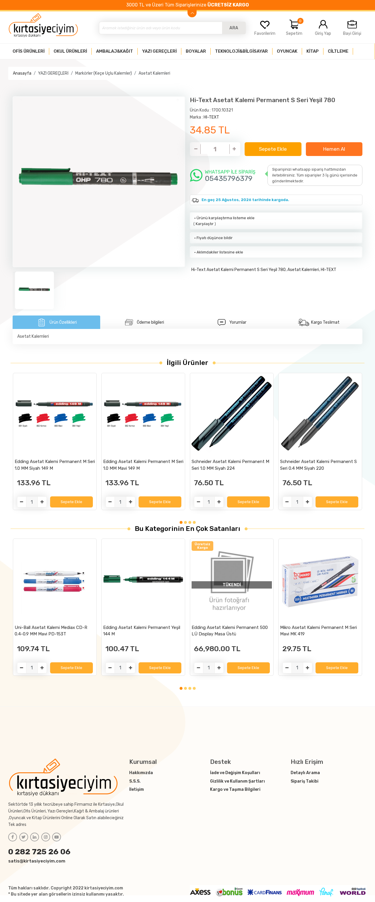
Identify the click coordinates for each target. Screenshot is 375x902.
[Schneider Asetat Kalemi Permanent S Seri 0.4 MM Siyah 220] (320, 415)
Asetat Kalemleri (154, 73)
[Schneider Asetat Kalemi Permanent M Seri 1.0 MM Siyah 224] (232, 415)
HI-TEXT (211, 117)
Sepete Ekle (273, 149)
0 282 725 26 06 (39, 851)
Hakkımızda (141, 772)
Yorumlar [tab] (237, 322)
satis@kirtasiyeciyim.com (36, 861)
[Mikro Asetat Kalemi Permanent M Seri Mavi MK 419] (320, 581)
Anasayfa (22, 73)
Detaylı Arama (305, 772)
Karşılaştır (205, 224)
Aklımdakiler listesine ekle (218, 252)
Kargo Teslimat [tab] (325, 322)
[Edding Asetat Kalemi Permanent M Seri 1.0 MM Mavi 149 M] (143, 415)
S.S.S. (135, 781)
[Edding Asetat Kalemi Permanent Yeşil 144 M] (143, 581)
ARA (233, 27)
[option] (99, 181)
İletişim (136, 789)
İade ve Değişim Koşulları (235, 772)
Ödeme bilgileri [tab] (150, 322)
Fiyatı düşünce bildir (213, 238)
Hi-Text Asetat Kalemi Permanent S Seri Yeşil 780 (238, 269)
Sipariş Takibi (304, 781)
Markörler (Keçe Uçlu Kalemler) (103, 73)
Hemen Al (334, 149)
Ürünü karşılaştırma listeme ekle (224, 218)
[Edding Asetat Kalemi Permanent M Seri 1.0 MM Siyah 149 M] (55, 415)
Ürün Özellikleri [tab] (63, 322)
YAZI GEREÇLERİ (53, 73)
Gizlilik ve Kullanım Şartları (237, 781)
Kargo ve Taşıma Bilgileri (235, 789)
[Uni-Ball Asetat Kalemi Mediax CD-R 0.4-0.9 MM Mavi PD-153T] (55, 581)
